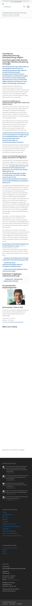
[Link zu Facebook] (25, 602)
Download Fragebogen (9, 531)
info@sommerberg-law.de (12, 579)
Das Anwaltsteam (7, 514)
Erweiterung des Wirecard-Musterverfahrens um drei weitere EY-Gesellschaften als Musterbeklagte (17, 477)
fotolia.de (21, 450)
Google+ (4, 553)
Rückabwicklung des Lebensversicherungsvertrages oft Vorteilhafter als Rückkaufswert (12, 264)
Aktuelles (5, 519)
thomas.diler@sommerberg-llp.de (14, 322)
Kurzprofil (5, 521)
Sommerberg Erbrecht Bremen (10, 548)
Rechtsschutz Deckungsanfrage (11, 535)
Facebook (4, 550)
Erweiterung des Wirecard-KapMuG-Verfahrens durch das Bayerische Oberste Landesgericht (16, 484)
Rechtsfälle (5, 528)
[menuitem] (23, 6)
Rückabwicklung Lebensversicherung (14, 13)
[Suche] (23, 6)
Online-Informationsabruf (9, 533)
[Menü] (27, 6)
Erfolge (4, 512)
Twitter (4, 551)
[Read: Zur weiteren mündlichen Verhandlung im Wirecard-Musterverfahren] (3, 497)
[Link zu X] (28, 602)
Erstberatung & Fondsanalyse (11, 526)
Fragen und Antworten (9, 524)
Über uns (5, 517)
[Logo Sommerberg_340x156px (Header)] (13, 6)
